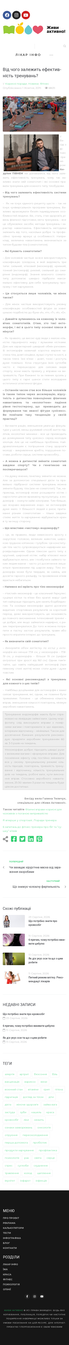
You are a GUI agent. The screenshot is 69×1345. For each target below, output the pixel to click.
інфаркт (25, 1180)
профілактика (48, 1150)
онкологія (44, 1127)
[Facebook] (7, 15)
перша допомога (16, 1142)
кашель (36, 1112)
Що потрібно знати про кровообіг (24, 1014)
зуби (23, 1112)
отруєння (11, 1135)
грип (47, 1089)
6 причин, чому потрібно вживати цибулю (29, 1025)
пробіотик (40, 1142)
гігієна (59, 1089)
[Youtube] (26, 15)
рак (26, 1157)
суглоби (23, 1165)
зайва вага (50, 1104)
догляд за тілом (33, 1097)
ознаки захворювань (18, 1127)
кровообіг (12, 1119)
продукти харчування (19, 1150)
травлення (12, 1173)
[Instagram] (16, 15)
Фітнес (44, 83)
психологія (12, 1157)
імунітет (10, 1180)
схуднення (41, 1165)
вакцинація (12, 1081)
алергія (9, 1074)
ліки (26, 1119)
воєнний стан (14, 1089)
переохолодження (35, 1135)
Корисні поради (16, 83)
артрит (24, 1074)
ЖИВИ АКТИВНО (13, 1310)
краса (50, 1112)
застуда (10, 1112)
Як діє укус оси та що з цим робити (25, 1037)
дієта (8, 1104)
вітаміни (33, 1089)
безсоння (40, 1074)
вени (44, 1081)
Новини (33, 83)
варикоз (30, 1081)
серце (51, 1157)
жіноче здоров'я (27, 1104)
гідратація (11, 1097)
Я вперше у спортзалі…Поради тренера (29, 820)
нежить (39, 1119)
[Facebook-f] (27, 1296)
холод (28, 1173)
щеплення (44, 1173)
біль (54, 1074)
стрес (9, 1165)
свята (37, 1157)
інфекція (41, 1180)
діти (51, 1097)
